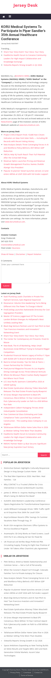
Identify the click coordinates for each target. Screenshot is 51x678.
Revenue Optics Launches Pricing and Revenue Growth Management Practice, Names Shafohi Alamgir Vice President (24, 164)
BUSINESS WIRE (22, 76)
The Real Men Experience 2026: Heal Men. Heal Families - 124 (24, 478)
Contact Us (38, 672)
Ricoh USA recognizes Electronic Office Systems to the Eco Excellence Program (25, 527)
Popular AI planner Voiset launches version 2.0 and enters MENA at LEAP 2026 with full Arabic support (26, 591)
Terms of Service (27, 675)
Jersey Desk (25, 5)
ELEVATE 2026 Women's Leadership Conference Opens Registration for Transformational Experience (27, 502)
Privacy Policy (15, 672)
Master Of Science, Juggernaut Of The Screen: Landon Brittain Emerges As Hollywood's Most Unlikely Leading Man (24, 319)
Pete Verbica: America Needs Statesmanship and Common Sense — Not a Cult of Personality (25, 563)
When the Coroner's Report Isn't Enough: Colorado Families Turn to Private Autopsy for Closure (26, 572)
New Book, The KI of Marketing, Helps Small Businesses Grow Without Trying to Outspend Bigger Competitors (27, 348)
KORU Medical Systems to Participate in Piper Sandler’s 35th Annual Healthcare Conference (23, 33)
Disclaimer (20, 254)
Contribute (27, 672)
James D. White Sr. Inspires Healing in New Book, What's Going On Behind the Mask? (25, 494)
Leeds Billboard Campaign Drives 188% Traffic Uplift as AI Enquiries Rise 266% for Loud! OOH (27, 511)
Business (16, 248)
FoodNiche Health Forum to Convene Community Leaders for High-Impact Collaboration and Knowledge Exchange (25, 58)
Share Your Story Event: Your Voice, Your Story (24, 52)
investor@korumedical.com (13, 244)
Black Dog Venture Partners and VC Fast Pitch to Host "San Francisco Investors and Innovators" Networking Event (27, 329)
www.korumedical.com (29, 125)
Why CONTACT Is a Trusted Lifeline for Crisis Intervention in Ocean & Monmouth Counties (23, 486)
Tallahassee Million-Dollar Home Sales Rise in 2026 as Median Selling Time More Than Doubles (26, 634)
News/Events (6, 122)
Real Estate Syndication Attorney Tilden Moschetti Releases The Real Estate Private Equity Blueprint (25, 611)
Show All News (7, 254)
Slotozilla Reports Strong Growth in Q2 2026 (23, 65)
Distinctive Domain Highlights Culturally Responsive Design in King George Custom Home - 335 (26, 470)
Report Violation (34, 254)
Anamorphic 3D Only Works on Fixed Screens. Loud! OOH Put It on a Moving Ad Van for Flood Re (26, 535)
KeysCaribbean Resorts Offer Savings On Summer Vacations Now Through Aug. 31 (26, 519)
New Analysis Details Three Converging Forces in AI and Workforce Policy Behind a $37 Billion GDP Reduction (26, 147)
